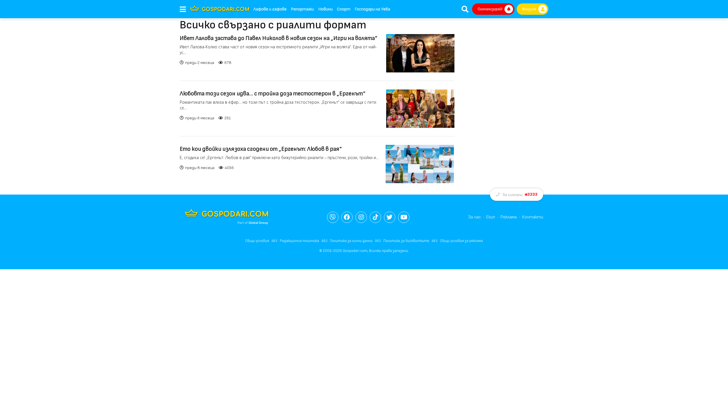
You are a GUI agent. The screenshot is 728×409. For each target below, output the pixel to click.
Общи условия (257, 241)
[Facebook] (347, 217)
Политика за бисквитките (406, 241)
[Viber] (332, 217)
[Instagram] (361, 217)
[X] (389, 217)
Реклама (508, 217)
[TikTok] (375, 217)
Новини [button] (325, 9)
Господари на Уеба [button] (372, 9)
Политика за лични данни (351, 241)
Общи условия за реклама (461, 241)
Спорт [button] (343, 9)
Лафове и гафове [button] (270, 9)
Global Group (258, 223)
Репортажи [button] (302, 9)
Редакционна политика (299, 241)
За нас (474, 217)
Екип (490, 217)
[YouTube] (404, 217)
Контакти (532, 217)
